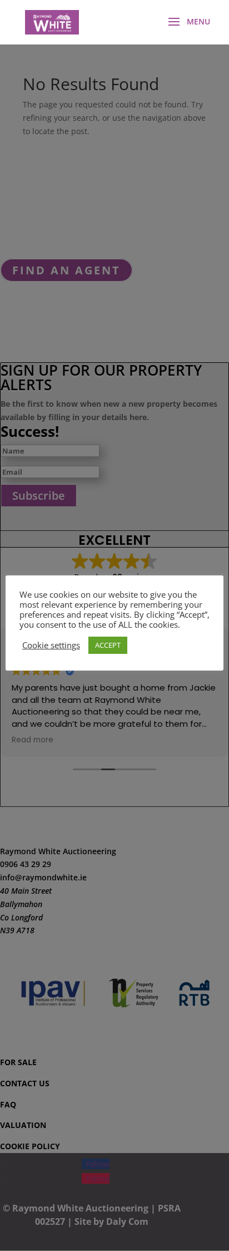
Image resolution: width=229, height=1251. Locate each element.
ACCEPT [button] (108, 645)
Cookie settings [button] (51, 645)
